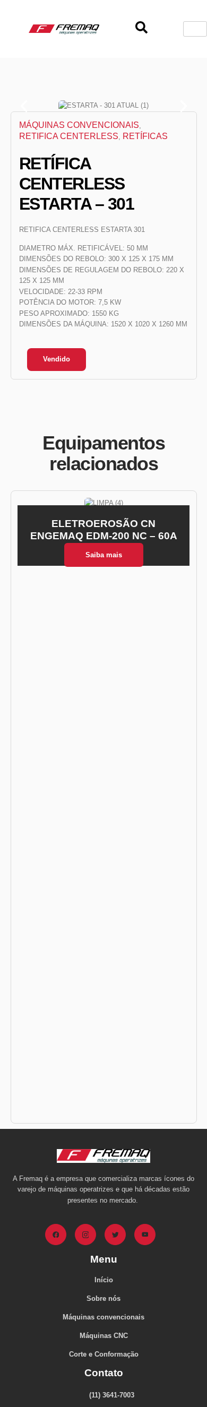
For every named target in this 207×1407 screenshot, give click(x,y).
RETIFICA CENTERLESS (68, 136)
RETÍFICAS (145, 136)
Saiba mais (103, 555)
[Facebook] (55, 1234)
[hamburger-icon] (195, 29)
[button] (24, 106)
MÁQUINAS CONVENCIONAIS (79, 125)
